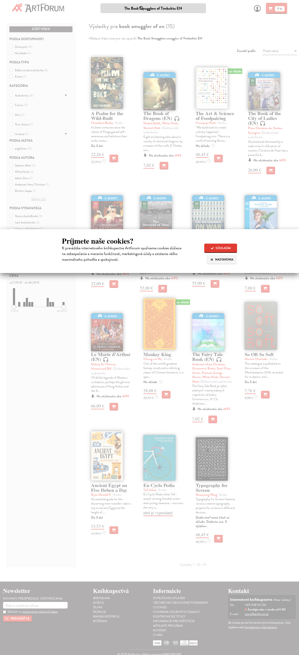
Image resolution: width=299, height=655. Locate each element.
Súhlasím (223, 248)
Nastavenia (224, 259)
